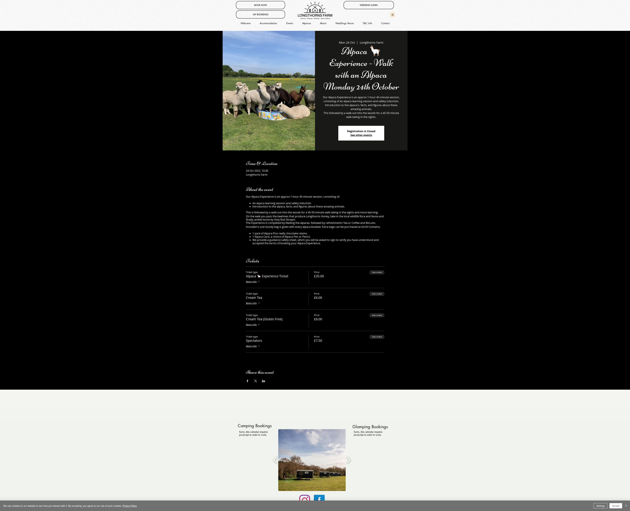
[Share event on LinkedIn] (263, 381)
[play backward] (275, 460)
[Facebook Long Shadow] (319, 500)
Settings (600, 505)
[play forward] (348, 460)
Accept (615, 505)
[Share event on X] (255, 381)
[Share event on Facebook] (247, 381)
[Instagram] (304, 500)
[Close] (626, 505)
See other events (361, 135)
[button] (392, 13)
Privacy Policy (130, 505)
